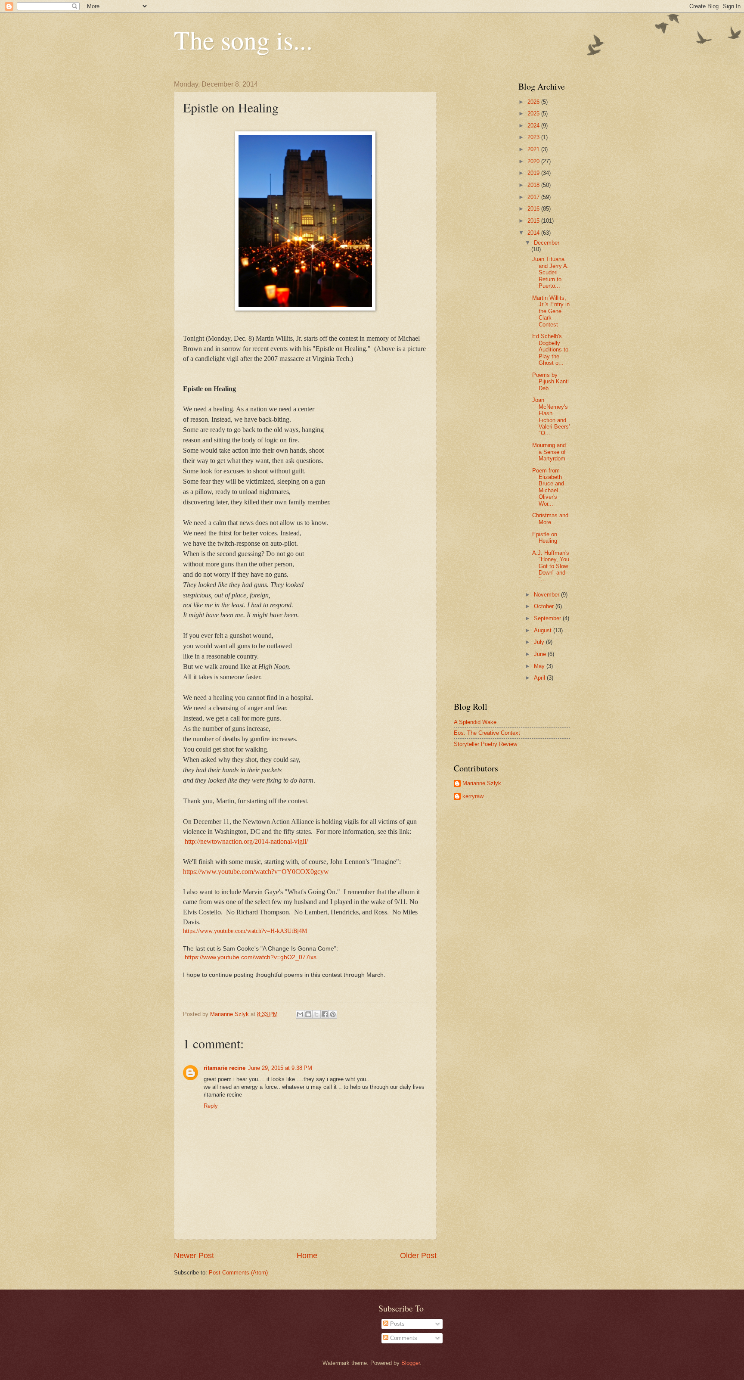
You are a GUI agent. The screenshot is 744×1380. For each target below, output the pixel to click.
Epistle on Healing (544, 537)
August (543, 630)
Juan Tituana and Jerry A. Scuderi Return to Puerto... (550, 272)
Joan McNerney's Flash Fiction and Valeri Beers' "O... (551, 416)
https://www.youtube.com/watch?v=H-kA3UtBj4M (245, 931)
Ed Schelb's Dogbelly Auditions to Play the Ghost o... (550, 349)
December (546, 242)
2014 (534, 233)
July (540, 642)
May (540, 666)
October (544, 606)
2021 (534, 149)
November (547, 594)
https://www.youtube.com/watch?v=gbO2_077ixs (250, 957)
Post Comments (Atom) (238, 1272)
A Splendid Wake (475, 722)
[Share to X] (316, 1014)
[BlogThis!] (308, 1014)
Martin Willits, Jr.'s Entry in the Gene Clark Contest (551, 311)
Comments (402, 1338)
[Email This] (300, 1014)
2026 (534, 102)
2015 (534, 221)
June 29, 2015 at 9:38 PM (280, 1068)
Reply (211, 1106)
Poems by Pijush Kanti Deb (550, 382)
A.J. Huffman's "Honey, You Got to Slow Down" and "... (550, 566)
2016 (534, 208)
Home (307, 1255)
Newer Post (194, 1255)
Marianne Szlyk (481, 783)
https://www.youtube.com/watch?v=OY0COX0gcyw (256, 871)
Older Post (418, 1255)
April (540, 677)
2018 (534, 185)
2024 (534, 125)
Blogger (410, 1363)
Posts (396, 1324)
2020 (534, 161)
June (541, 654)
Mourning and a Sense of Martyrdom (549, 452)
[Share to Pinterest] (333, 1014)
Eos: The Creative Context (487, 733)
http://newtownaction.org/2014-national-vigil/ (246, 841)
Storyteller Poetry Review (485, 744)
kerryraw (473, 796)
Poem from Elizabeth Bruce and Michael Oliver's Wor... (548, 487)
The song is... (243, 39)
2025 (534, 113)
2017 (534, 197)
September (548, 618)
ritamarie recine (224, 1068)
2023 (534, 137)
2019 (534, 173)
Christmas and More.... (550, 518)
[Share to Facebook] (324, 1014)
